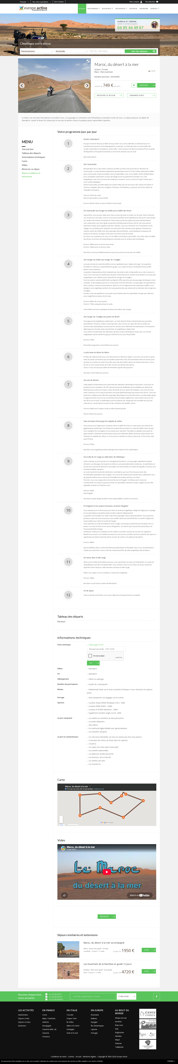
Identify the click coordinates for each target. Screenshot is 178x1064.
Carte (24, 161)
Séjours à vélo (23, 1018)
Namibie (118, 1036)
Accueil (78, 1056)
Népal (117, 1040)
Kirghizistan (119, 1032)
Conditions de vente (58, 1056)
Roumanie (95, 1015)
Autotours (22, 1026)
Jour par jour (28, 149)
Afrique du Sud (120, 1018)
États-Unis (119, 1025)
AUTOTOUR (133, 8)
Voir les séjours (139, 51)
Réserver (144, 85)
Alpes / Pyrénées (48, 1018)
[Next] (87, 85)
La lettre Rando (56, 999)
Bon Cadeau (59, 2)
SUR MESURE (143, 8)
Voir (146, 950)
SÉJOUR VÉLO (106, 8)
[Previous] (22, 85)
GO (90, 663)
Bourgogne (46, 1026)
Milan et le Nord (73, 1026)
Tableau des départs (31, 153)
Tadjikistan (119, 1047)
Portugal (94, 1033)
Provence (46, 1036)
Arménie (118, 1021)
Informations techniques (33, 157)
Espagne (94, 1022)
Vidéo (24, 165)
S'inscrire (124, 996)
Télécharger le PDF (96, 645)
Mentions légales (89, 1056)
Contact (71, 1056)
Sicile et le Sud (72, 1033)
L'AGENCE (154, 8)
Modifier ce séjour (106, 95)
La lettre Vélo (55, 994)
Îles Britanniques (97, 1026)
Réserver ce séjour (31, 169)
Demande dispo (137, 95)
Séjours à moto (24, 1022)
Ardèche (45, 1022)
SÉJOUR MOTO (120, 8)
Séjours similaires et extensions (31, 175)
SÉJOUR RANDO (92, 8)
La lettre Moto (55, 997)
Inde (116, 1029)
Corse (44, 1015)
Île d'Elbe (70, 1022)
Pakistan (118, 1043)
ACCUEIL (82, 8)
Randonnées (23, 1015)
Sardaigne (70, 1029)
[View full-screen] (88, 61)
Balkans (94, 1018)
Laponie (94, 1029)
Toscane (70, 1015)
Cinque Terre (72, 1018)
